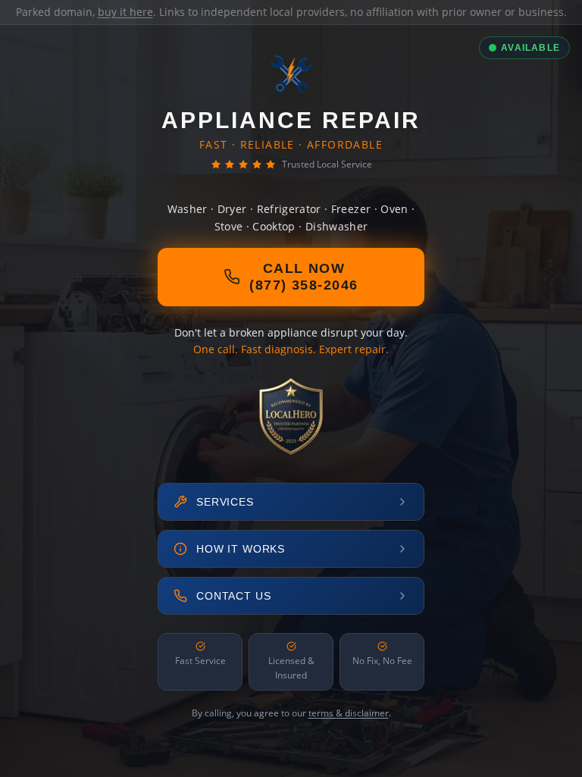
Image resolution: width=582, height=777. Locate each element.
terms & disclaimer (348, 713)
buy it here (125, 12)
